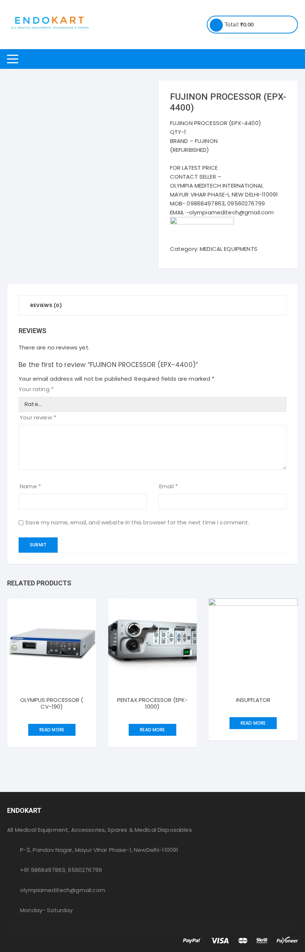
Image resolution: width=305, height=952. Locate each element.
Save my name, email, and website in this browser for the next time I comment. (137, 522)
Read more (51, 729)
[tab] (46, 305)
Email (168, 486)
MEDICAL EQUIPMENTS (228, 249)
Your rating (36, 389)
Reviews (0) (46, 305)
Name (30, 486)
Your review (38, 417)
